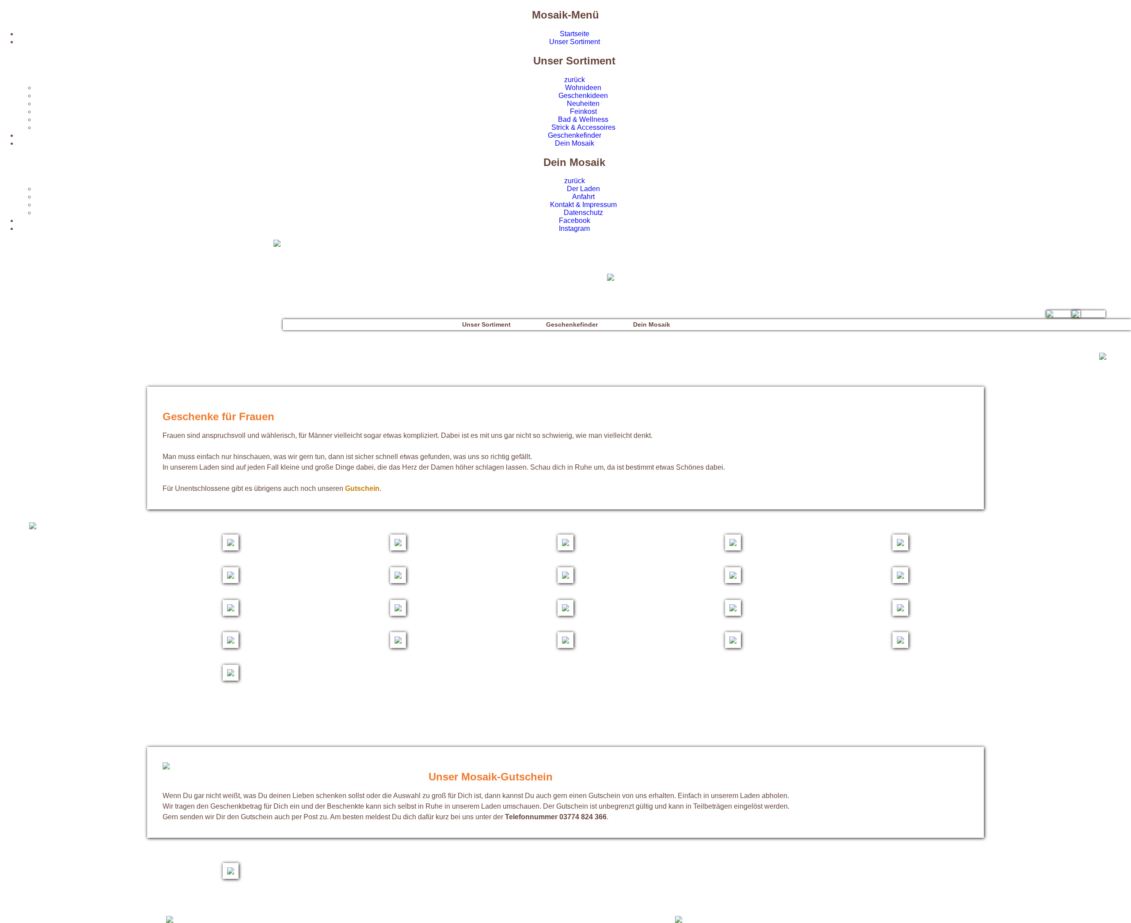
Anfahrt (583, 196)
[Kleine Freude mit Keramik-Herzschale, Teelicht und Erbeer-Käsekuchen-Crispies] (398, 613)
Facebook (574, 220)
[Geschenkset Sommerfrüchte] (398, 580)
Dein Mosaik (574, 143)
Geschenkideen (583, 95)
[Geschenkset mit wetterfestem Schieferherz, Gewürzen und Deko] (398, 645)
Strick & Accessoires (583, 127)
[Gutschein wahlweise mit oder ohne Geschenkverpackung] (231, 876)
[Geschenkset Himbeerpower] (565, 580)
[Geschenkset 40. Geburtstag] (231, 548)
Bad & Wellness (583, 119)
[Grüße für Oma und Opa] (900, 613)
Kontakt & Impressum (583, 204)
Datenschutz (583, 212)
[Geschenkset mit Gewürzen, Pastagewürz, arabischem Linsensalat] (565, 645)
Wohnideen (583, 87)
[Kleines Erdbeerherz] (231, 580)
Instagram (574, 228)
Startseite (574, 34)
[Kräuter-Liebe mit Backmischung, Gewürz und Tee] (231, 678)
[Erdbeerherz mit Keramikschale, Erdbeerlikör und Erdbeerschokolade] (900, 580)
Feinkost (583, 111)
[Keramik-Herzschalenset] (733, 580)
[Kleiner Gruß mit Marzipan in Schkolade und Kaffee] (733, 645)
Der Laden (583, 188)
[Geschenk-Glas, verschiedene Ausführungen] (565, 548)
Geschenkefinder (574, 135)
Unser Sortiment (574, 41)
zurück (574, 79)
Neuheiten (583, 103)
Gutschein (362, 488)
